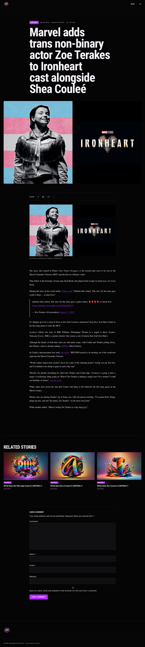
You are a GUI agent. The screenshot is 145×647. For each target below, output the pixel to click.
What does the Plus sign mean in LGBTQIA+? (23, 486)
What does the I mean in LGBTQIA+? (112, 486)
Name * (32, 554)
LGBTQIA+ (34, 22)
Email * (32, 565)
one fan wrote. (56, 380)
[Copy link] (48, 197)
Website (32, 576)
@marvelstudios (39, 305)
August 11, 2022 (67, 312)
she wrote (65, 352)
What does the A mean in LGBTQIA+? (66, 486)
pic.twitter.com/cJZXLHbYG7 (60, 305)
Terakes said (67, 291)
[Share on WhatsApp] (43, 197)
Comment (33, 521)
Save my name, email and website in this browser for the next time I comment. (63, 591)
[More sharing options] (53, 197)
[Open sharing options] (38, 197)
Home (133, 4)
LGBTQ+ (65, 346)
